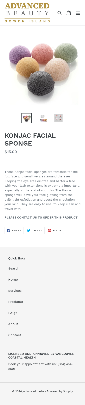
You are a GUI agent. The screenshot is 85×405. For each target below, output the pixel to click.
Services (14, 291)
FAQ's (12, 313)
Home (13, 279)
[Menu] (77, 12)
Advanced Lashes (35, 391)
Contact (14, 335)
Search (13, 268)
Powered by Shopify (60, 391)
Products (15, 302)
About (13, 324)
